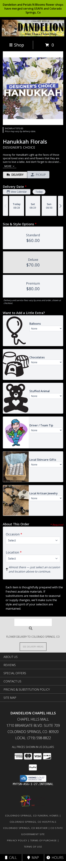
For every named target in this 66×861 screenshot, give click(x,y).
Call (12, 857)
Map (34, 857)
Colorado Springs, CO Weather (25, 828)
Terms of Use (33, 846)
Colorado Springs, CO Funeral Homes (32, 815)
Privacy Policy (17, 840)
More (7, 166)
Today (39, 191)
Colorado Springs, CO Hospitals (33, 821)
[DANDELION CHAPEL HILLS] (33, 35)
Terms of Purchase (43, 840)
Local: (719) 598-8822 (33, 737)
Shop (19, 45)
